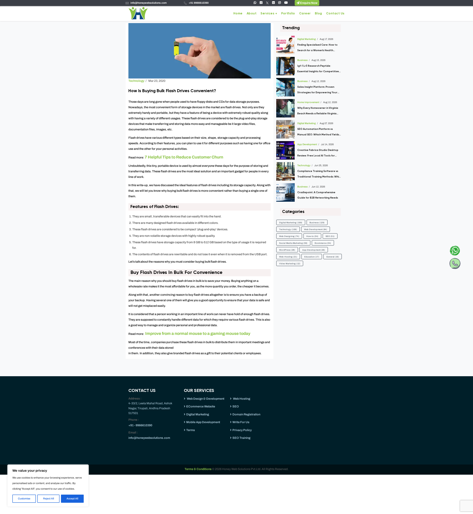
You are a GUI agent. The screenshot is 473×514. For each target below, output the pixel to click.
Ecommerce (323, 243)
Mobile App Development (203, 422)
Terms (190, 430)
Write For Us (240, 422)
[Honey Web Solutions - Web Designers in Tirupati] (138, 13)
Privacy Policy (242, 430)
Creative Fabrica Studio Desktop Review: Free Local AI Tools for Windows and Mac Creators (317, 153)
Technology (136, 80)
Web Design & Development (205, 398)
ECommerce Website (200, 406)
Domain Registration (246, 414)
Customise (24, 498)
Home (237, 13)
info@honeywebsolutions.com (148, 2)
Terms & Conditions (198, 469)
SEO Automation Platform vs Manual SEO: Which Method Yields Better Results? (318, 132)
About (252, 13)
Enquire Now (308, 2)
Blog (318, 13)
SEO (330, 236)
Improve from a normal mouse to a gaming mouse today (197, 333)
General (332, 257)
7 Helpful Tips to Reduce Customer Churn (184, 157)
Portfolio (288, 13)
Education (311, 257)
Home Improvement (308, 102)
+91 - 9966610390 (140, 425)
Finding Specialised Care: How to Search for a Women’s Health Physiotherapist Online (317, 48)
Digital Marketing (306, 39)
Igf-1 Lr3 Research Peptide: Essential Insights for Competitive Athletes (318, 69)
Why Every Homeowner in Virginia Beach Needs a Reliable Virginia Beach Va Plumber (317, 111)
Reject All (48, 498)
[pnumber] (454, 262)
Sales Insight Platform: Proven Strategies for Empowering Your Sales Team (317, 90)
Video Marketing (289, 263)
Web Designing (289, 236)
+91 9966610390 (199, 2)
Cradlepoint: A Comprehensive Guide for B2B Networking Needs (317, 195)
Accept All (72, 498)
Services (267, 13)
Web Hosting (241, 398)
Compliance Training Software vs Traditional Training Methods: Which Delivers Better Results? (319, 175)
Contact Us (335, 13)
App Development (307, 144)
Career (305, 13)
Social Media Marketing (293, 243)
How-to (312, 236)
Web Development (315, 229)
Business (302, 60)
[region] (48, 486)
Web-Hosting (288, 257)
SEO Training (241, 437)
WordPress (287, 250)
